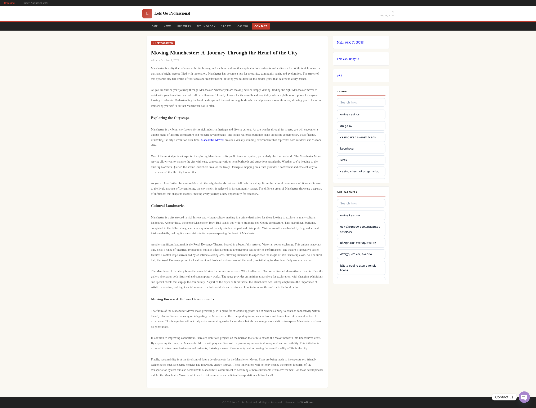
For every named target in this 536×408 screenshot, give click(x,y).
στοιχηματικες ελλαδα (356, 254)
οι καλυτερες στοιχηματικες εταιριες (360, 229)
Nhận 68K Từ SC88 (350, 42)
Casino (242, 26)
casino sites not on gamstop (359, 171)
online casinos (350, 114)
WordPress (307, 402)
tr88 (339, 75)
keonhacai (347, 148)
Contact (260, 26)
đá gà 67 (346, 126)
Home (153, 26)
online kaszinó (350, 215)
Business (184, 26)
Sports (226, 26)
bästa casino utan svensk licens (358, 268)
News (167, 26)
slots (343, 160)
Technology (206, 26)
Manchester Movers (212, 140)
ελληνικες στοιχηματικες (358, 242)
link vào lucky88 (348, 59)
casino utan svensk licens (358, 137)
